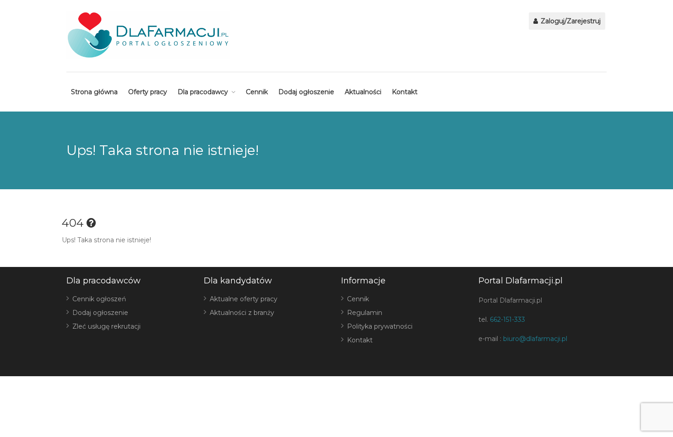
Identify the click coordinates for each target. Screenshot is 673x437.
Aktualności (363, 92)
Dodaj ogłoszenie (306, 92)
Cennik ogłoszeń (99, 299)
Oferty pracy (147, 92)
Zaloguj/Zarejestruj (570, 21)
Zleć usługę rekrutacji (106, 326)
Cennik (257, 92)
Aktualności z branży (242, 313)
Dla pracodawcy (203, 92)
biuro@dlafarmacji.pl (535, 339)
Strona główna (94, 92)
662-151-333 (507, 319)
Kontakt (405, 92)
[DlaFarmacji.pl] (148, 35)
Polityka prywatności (379, 326)
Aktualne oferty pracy (243, 299)
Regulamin (364, 313)
